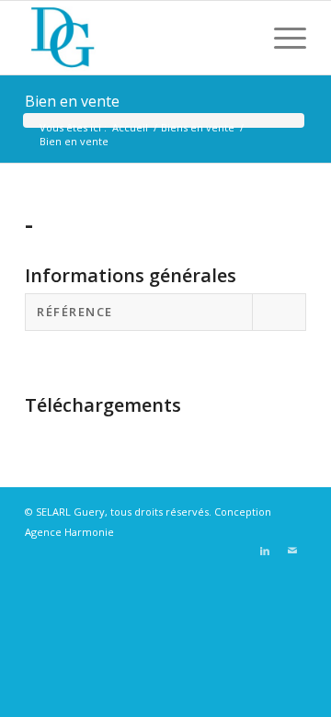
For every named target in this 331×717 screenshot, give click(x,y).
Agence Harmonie (69, 532)
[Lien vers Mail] (292, 550)
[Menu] (281, 37)
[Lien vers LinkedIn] (265, 550)
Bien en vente (72, 101)
